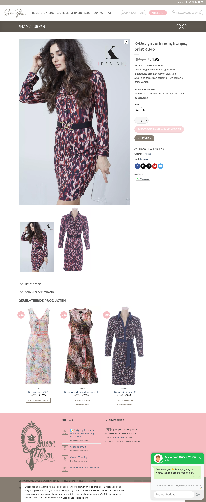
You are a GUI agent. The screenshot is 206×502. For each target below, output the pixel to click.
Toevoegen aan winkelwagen (159, 129)
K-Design (144, 159)
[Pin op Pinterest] (154, 166)
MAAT (138, 105)
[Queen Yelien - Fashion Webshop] (14, 13)
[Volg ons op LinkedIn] (202, 2)
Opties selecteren (38, 400)
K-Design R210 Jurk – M (124, 391)
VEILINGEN (76, 13)
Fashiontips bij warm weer (84, 467)
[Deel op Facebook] (137, 166)
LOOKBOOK (63, 13)
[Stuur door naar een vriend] (149, 166)
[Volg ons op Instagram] (190, 2)
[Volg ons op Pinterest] (199, 2)
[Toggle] (22, 284)
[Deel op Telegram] (160, 166)
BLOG (51, 13)
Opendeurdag (78, 446)
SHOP (44, 13)
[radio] (137, 109)
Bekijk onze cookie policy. (75, 497)
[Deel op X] (143, 166)
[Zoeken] (109, 13)
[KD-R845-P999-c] (74, 239)
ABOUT (87, 13)
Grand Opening (79, 457)
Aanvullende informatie (40, 292)
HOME (35, 13)
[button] (133, 12)
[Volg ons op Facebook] (186, 2)
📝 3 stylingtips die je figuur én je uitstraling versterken (82, 433)
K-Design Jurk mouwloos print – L (81, 391)
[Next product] (178, 26)
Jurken (38, 26)
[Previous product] (184, 26)
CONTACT (99, 13)
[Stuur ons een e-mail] (193, 2)
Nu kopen (144, 138)
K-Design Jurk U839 (38, 391)
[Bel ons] (196, 2)
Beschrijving (33, 284)
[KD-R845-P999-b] (37, 247)
